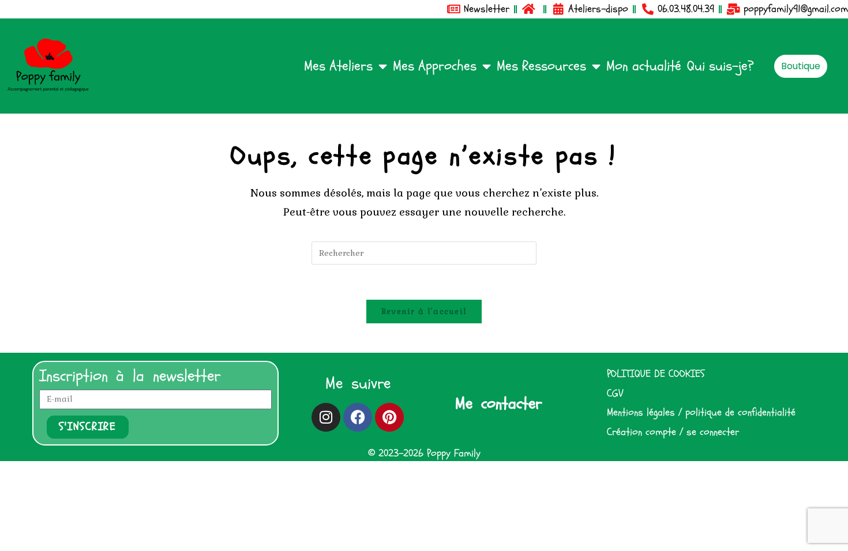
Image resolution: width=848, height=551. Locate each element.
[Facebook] (357, 417)
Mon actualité (643, 66)
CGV (615, 394)
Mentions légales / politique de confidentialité (701, 413)
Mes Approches (434, 66)
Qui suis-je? (720, 66)
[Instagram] (326, 417)
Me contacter (498, 403)
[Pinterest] (389, 417)
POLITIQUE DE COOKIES (655, 374)
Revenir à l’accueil (424, 311)
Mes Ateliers (338, 66)
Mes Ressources (541, 66)
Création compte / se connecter (673, 432)
